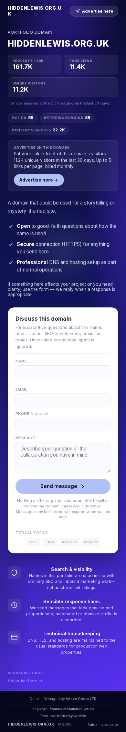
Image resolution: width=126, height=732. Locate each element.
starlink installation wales (71, 709)
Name (21, 361)
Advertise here (97, 11)
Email (21, 389)
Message (25, 438)
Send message (58, 486)
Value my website (103, 724)
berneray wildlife (71, 716)
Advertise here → (38, 180)
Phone (33, 413)
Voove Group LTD (81, 698)
